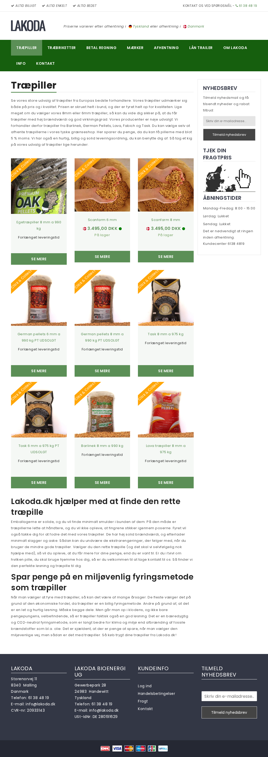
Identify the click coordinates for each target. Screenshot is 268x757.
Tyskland (141, 26)
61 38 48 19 (247, 5)
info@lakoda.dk (40, 704)
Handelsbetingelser (156, 693)
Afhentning (166, 47)
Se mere (39, 259)
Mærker (135, 47)
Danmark (196, 26)
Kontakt (45, 63)
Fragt (143, 701)
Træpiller (26, 47)
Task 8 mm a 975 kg (165, 334)
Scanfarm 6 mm (102, 219)
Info (21, 63)
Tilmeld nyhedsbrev (229, 134)
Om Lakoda (235, 47)
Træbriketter (61, 47)
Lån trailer (201, 47)
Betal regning (101, 47)
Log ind (145, 686)
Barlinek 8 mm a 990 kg (102, 445)
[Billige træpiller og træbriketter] (28, 26)
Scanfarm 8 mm (165, 219)
